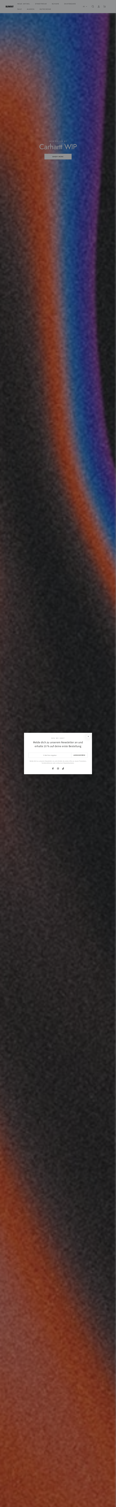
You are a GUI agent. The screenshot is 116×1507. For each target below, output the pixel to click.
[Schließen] (88, 736)
